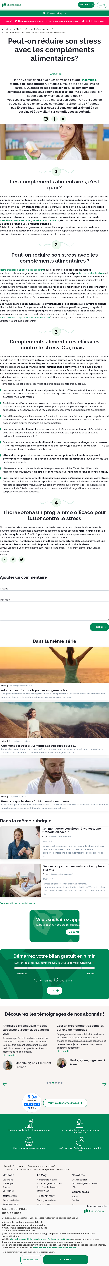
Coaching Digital (79, 1180)
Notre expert (8, 1183)
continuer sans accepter (95, 1206)
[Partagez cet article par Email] (46, 119)
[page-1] (50, 1083)
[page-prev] (5, 1083)
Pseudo (4, 588)
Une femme (66, 980)
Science (6, 1187)
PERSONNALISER (31, 1259)
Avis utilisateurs (44, 1204)
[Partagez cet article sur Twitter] (63, 119)
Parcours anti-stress (12, 1200)
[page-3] (56, 1083)
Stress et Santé (44, 1191)
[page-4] (59, 1083)
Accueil (4, 29)
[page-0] (47, 1083)
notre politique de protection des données (54, 1248)
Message (5, 599)
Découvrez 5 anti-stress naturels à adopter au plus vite (74, 868)
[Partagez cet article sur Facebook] (54, 119)
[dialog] (54, 1235)
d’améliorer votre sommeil (15, 220)
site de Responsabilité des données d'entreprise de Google (40, 1239)
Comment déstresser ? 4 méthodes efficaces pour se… (38, 745)
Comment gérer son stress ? (39, 29)
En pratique (10, 1195)
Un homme (46, 980)
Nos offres (78, 1175)
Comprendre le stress (17, 797)
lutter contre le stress (92, 273)
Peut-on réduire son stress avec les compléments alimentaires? (35, 32)
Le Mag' (17, 29)
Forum (75, 1197)
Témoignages (46, 1195)
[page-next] (104, 1083)
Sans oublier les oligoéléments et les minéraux (25, 317)
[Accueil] (13, 4)
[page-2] (53, 1083)
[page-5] (61, 1083)
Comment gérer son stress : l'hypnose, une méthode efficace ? (71, 830)
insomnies (89, 80)
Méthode (8, 1175)
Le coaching (8, 1191)
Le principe (8, 1180)
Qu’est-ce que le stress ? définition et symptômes (35, 801)
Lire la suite (9, 1051)
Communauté (80, 1191)
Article (53, 74)
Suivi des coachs (10, 1204)
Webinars (76, 1200)
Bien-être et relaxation (47, 1187)
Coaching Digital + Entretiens (85, 1183)
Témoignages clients (46, 1200)
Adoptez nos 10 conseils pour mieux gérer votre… (35, 690)
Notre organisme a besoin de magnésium (22, 269)
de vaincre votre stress (45, 220)
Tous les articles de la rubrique (16, 903)
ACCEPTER (65, 1259)
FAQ (74, 1187)
